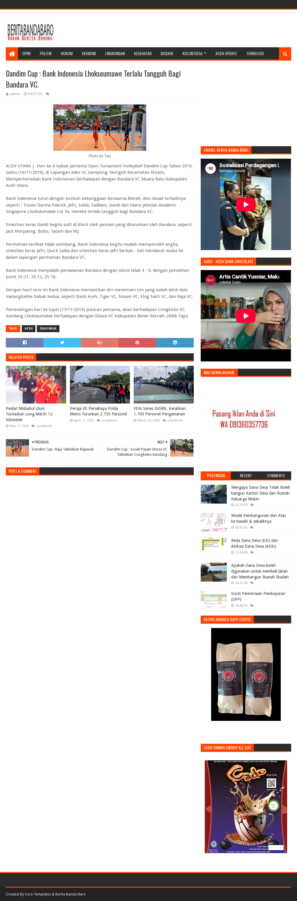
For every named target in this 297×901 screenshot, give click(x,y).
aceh (28, 328)
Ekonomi (89, 53)
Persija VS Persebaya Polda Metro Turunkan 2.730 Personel (98, 411)
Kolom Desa (192, 53)
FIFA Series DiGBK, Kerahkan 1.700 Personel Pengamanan (160, 411)
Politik (46, 53)
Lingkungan (115, 53)
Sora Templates (38, 894)
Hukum (67, 53)
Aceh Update (226, 53)
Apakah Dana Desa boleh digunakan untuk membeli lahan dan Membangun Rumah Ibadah (260, 571)
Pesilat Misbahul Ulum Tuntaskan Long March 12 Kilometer (29, 414)
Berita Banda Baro (70, 894)
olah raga (48, 328)
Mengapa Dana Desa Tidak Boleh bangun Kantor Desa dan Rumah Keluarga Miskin (260, 493)
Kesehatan (142, 53)
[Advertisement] (185, 28)
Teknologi (255, 53)
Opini (26, 53)
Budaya (167, 53)
